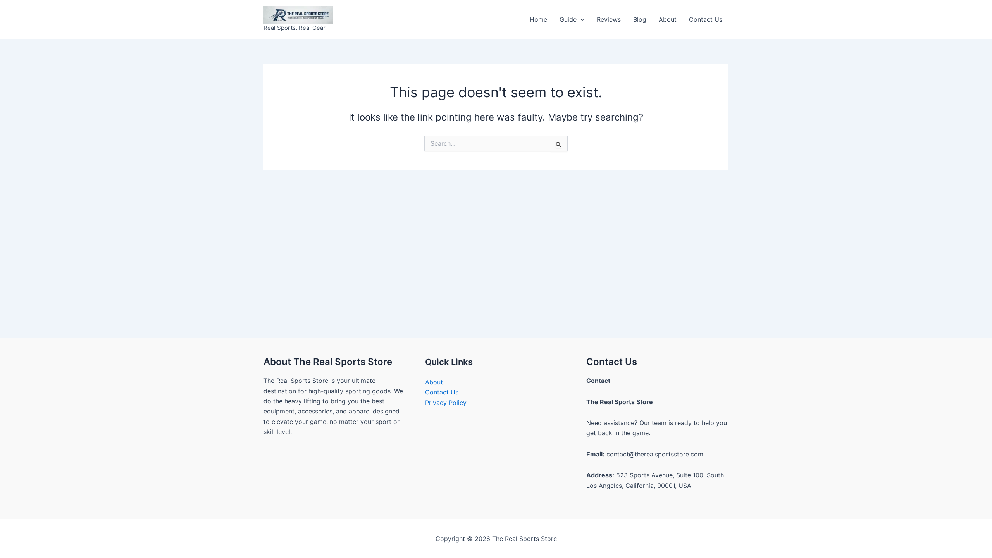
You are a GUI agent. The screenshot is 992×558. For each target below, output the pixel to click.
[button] (580, 19)
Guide (568, 19)
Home (538, 19)
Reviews (609, 19)
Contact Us (705, 19)
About (668, 19)
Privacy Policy (446, 402)
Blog (639, 19)
